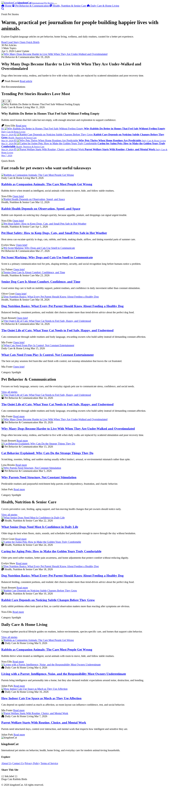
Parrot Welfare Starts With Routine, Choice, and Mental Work (43, 722)
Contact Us (18, 763)
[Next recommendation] (9, 101)
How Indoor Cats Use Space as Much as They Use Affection (41, 698)
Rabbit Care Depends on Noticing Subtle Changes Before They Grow (48, 600)
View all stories (9, 392)
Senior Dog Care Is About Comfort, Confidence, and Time (40, 281)
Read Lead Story (10, 42)
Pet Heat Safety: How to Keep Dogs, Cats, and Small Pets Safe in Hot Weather (54, 233)
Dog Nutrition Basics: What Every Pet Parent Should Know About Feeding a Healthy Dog (62, 306)
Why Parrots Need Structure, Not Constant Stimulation (38, 477)
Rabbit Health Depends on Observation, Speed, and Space (40, 208)
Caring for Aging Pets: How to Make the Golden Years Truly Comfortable (51, 551)
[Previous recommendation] (3, 101)
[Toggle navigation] (55, 3)
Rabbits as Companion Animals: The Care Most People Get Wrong (46, 184)
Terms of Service (49, 763)
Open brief (18, 196)
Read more (19, 416)
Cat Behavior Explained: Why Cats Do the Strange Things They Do (47, 453)
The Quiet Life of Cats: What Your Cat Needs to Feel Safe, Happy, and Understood (57, 330)
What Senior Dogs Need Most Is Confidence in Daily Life (39, 527)
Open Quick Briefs (29, 42)
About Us (6, 763)
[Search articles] (2, 8)
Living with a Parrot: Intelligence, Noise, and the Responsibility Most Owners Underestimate (63, 674)
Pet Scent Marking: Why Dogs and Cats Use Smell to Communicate (47, 257)
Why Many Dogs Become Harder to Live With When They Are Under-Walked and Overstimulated (68, 428)
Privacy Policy (32, 763)
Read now (21, 125)
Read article (26, 81)
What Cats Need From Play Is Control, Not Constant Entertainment (47, 355)
